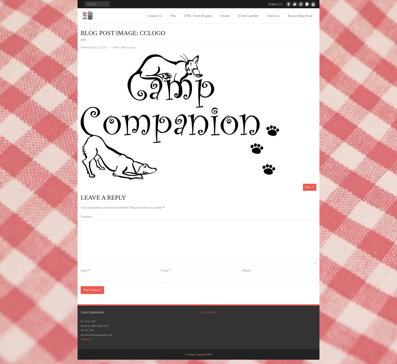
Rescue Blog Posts (300, 16)
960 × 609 (120, 47)
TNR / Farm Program (198, 16)
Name (85, 270)
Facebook (208, 312)
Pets (173, 16)
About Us (273, 16)
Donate (225, 16)
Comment (86, 216)
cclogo (133, 47)
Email (166, 270)
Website (246, 270)
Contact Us (154, 16)
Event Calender (248, 16)
